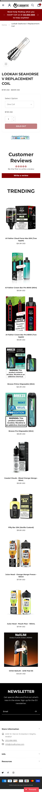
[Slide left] (4, 15)
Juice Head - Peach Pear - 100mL (21, 624)
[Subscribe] (35, 711)
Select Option (11, 98)
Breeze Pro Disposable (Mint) (21, 431)
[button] (3, 5)
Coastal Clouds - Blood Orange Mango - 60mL (21, 479)
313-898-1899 (29, 15)
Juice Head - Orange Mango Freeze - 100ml (21, 575)
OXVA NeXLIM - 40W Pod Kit (21, 671)
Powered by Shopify (28, 785)
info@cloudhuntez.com (14, 744)
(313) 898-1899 (11, 740)
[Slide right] (37, 15)
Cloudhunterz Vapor (18, 785)
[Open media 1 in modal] (21, 48)
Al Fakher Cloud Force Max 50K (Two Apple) (21, 239)
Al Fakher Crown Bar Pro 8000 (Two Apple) (21, 336)
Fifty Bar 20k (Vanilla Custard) (21, 527)
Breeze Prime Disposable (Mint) (21, 384)
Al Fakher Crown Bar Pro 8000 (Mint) (21, 288)
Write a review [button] (21, 175)
